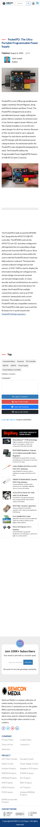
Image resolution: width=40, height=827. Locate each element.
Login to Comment (21, 397)
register (12, 419)
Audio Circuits (8, 764)
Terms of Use (7, 744)
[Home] (8, 3)
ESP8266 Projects (9, 778)
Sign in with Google (21, 402)
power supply (23, 365)
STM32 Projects (27, 773)
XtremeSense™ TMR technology (25, 440)
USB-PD (5, 365)
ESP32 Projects (8, 787)
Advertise (6, 749)
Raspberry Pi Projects (29, 768)
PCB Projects (7, 792)
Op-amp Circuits (27, 759)
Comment (6, 378)
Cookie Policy (25, 740)
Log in (33, 3)
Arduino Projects (9, 768)
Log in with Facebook (21, 407)
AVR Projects (7, 783)
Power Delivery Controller (12, 370)
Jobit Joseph (17, 58)
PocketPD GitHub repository (14, 314)
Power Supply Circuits (29, 764)
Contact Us (24, 744)
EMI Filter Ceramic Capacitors (24, 506)
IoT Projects (25, 787)
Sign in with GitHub (21, 412)
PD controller (31, 361)
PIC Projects (25, 778)
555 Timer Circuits (9, 759)
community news (9, 361)
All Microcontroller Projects (9, 800)
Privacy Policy (7, 740)
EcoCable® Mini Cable (21, 516)
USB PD (13, 365)
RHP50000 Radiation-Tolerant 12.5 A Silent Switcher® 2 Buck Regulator (24, 453)
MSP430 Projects (9, 773)
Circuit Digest (23, 821)
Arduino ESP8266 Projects (27, 793)
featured (20, 361)
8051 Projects (26, 783)
